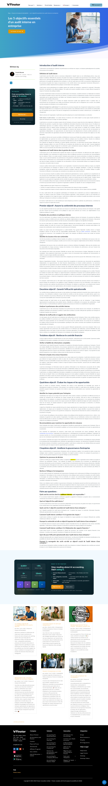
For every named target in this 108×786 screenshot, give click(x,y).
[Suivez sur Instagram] (14, 752)
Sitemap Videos (85, 758)
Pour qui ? (31, 5)
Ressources (57, 5)
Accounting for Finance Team (51, 761)
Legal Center (84, 753)
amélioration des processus (46, 433)
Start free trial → (22, 114)
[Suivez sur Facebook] (14, 749)
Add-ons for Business (67, 747)
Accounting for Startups (51, 739)
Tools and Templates (66, 757)
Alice (18, 628)
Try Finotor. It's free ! (16, 31)
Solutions (39, 5)
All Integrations (85, 742)
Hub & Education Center (35, 755)
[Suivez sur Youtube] (20, 749)
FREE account (96, 5)
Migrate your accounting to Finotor (67, 752)
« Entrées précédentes (18, 722)
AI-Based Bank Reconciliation (67, 743)
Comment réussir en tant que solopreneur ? (52, 624)
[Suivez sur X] (23, 749)
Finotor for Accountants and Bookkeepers (52, 752)
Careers (32, 741)
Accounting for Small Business (51, 735)
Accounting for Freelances (51, 747)
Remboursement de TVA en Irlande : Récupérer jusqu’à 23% (80, 625)
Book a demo (69, 586)
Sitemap (82, 756)
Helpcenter (83, 750)
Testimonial (33, 746)
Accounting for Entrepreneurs (51, 743)
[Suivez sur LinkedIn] (11, 83)
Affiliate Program (35, 749)
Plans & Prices (34, 744)
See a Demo (33, 752)
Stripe (82, 735)
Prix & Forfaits (48, 5)
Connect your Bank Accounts (69, 739)
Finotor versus (17, 772)
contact (18, 681)
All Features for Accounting (68, 735)
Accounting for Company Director (52, 757)
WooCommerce (85, 737)
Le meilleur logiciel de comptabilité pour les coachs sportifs (24, 625)
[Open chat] (104, 782)
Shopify (82, 740)
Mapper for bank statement (68, 761)
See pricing (22, 118)
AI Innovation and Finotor (35, 738)
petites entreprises (85, 231)
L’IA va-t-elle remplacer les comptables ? (79, 676)
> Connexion (75, 5)
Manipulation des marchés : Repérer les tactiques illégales (24, 678)
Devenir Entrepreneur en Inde (52, 671)
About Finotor (34, 735)
